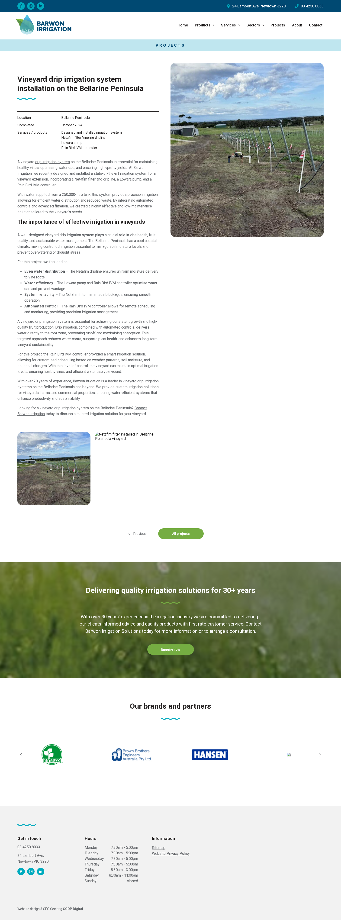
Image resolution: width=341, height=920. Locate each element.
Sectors (253, 25)
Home (183, 25)
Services (228, 25)
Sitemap (158, 848)
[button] (21, 754)
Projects (278, 25)
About (297, 25)
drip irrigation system (52, 162)
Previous (139, 534)
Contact (315, 25)
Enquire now (170, 649)
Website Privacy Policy (171, 853)
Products (202, 25)
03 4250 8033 (312, 6)
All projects (181, 534)
